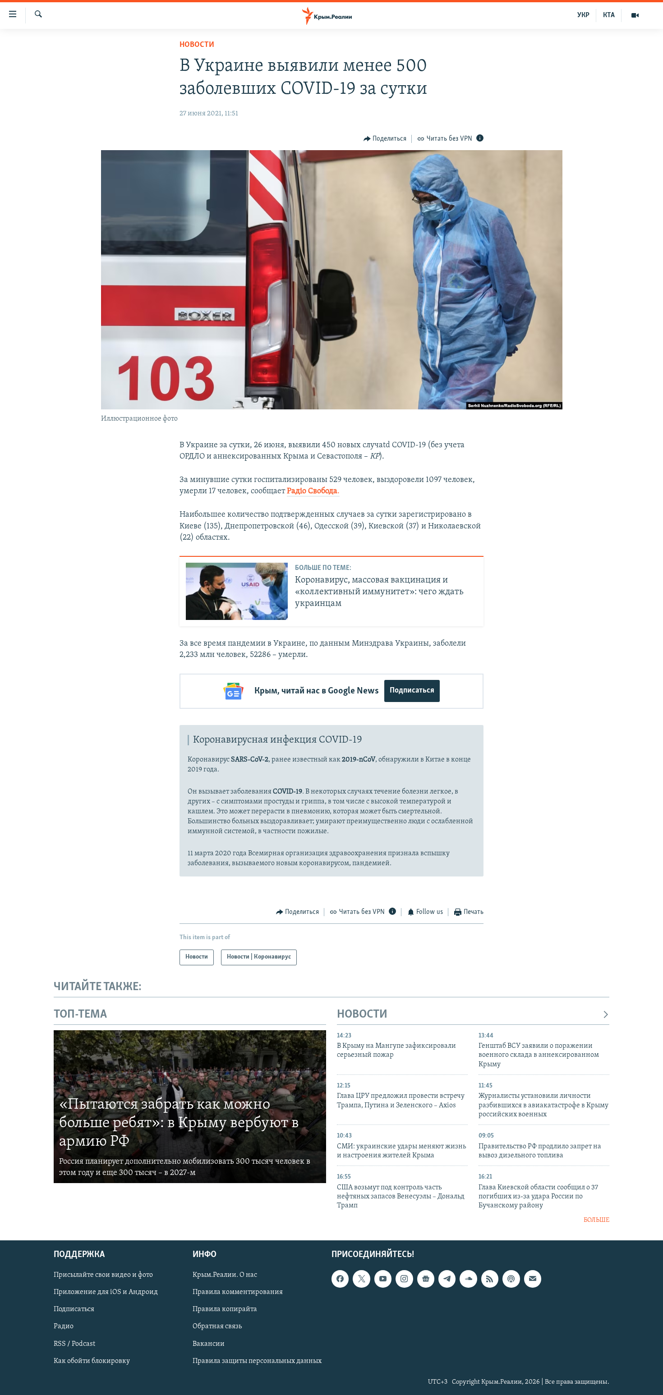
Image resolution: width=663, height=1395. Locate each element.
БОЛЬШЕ (596, 1220)
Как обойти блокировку (92, 1361)
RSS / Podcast (74, 1344)
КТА (609, 15)
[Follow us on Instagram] (404, 1279)
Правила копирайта (225, 1309)
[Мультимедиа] (635, 15)
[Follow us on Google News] (425, 1279)
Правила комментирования (238, 1292)
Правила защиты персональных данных (257, 1361)
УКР (583, 15)
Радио (64, 1327)
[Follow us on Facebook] (340, 1279)
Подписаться (412, 691)
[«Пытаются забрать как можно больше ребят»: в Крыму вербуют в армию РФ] (190, 1107)
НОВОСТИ (362, 1015)
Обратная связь (217, 1327)
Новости (197, 45)
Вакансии (209, 1344)
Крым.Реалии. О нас (225, 1275)
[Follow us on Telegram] (447, 1279)
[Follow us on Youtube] (382, 1279)
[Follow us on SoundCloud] (468, 1279)
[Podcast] (511, 1279)
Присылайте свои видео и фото (103, 1275)
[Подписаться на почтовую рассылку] (532, 1279)
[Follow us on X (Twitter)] (361, 1279)
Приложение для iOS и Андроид (106, 1292)
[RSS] (489, 1279)
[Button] (385, 139)
